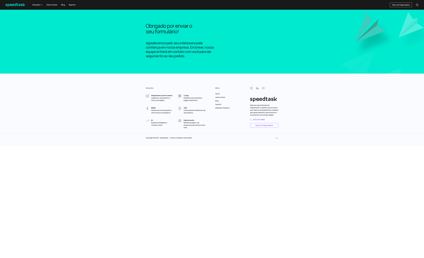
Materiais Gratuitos (222, 108)
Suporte (72, 5)
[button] (37, 5)
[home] (15, 5)
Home (217, 94)
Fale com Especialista (401, 5)
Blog (63, 5)
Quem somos (51, 5)
